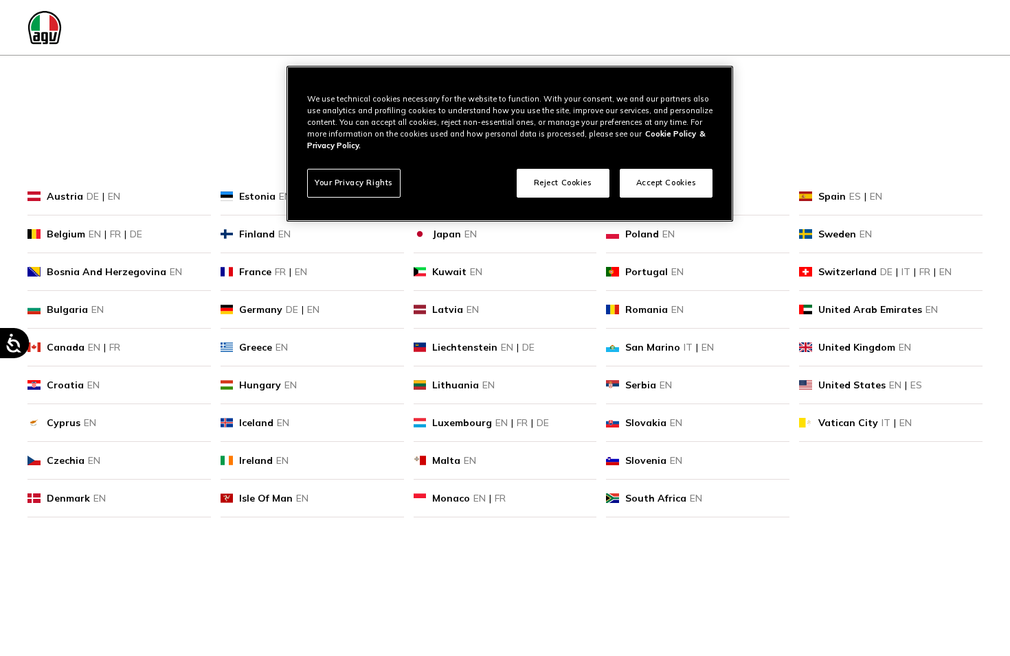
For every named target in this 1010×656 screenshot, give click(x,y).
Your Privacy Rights (354, 182)
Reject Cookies (563, 182)
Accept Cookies (666, 182)
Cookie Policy (670, 134)
